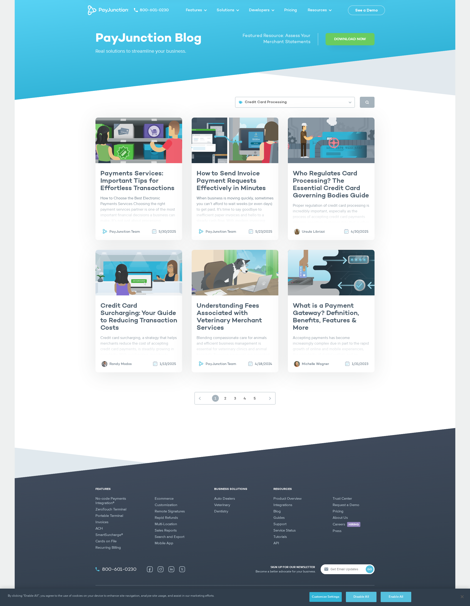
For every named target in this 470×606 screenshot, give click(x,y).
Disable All (361, 596)
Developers (259, 10)
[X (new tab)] (182, 569)
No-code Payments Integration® (110, 501)
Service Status (284, 530)
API (276, 543)
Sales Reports (166, 530)
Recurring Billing (108, 547)
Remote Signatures (170, 511)
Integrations (282, 505)
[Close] (462, 596)
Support (279, 524)
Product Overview (287, 498)
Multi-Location (166, 524)
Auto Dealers (224, 498)
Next (270, 398)
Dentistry (221, 511)
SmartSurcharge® (109, 535)
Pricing (290, 10)
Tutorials (280, 537)
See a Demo (366, 10)
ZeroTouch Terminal (110, 509)
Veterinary (222, 505)
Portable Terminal (109, 516)
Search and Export (169, 537)
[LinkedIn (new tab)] (171, 569)
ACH (99, 528)
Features (194, 10)
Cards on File (106, 541)
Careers (346, 524)
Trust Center (342, 498)
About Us (340, 518)
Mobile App (164, 543)
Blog (277, 511)
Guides (279, 518)
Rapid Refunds (166, 518)
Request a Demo (346, 505)
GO (369, 569)
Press (337, 531)
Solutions (225, 10)
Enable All (396, 596)
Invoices (101, 522)
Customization (166, 505)
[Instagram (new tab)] (161, 569)
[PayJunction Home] (108, 10)
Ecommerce (164, 498)
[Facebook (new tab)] (150, 569)
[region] (235, 597)
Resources (317, 10)
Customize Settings (325, 596)
